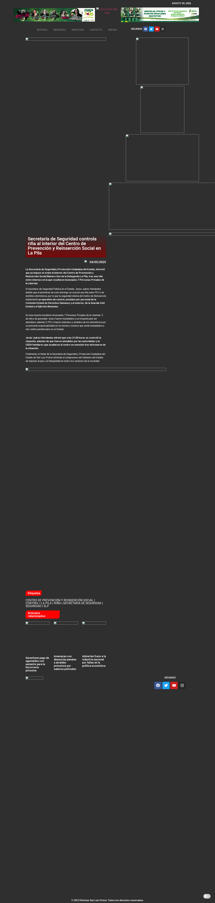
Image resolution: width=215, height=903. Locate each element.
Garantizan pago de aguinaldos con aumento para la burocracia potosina (37, 664)
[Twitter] (151, 29)
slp (46, 606)
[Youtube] (157, 29)
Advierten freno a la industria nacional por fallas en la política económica (94, 661)
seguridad (33, 606)
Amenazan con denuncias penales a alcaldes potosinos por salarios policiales (65, 662)
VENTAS (112, 29)
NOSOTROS (78, 29)
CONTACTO (96, 29)
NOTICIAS (42, 29)
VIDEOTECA (59, 29)
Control (32, 603)
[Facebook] (145, 29)
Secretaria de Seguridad (82, 603)
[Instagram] (162, 29)
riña (57, 603)
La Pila (46, 603)
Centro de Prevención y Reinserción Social (59, 600)
